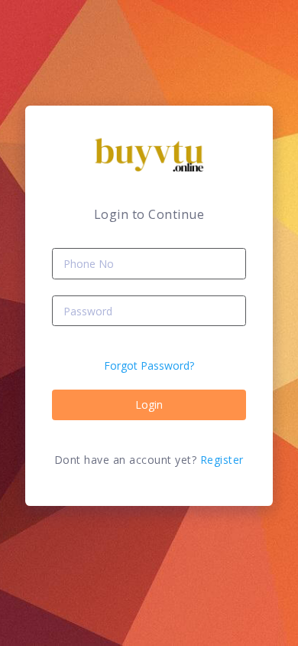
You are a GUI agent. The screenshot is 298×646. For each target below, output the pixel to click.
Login (149, 404)
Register (222, 459)
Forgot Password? (149, 365)
